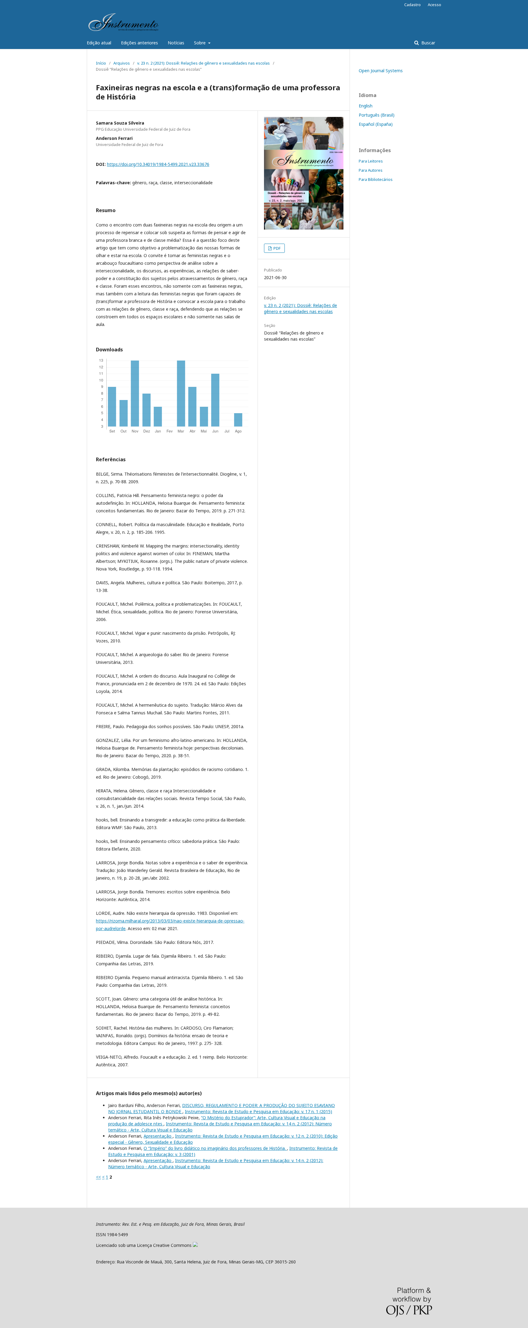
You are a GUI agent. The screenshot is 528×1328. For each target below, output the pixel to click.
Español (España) (376, 124)
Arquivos (121, 63)
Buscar (427, 43)
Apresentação (158, 1136)
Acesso (434, 4)
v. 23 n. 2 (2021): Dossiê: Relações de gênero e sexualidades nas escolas (203, 63)
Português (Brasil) (376, 115)
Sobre (200, 43)
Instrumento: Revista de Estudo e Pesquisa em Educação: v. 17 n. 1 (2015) (258, 1111)
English (365, 106)
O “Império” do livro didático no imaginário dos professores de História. (215, 1148)
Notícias (176, 43)
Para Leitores (371, 161)
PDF (276, 248)
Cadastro (412, 4)
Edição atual (99, 43)
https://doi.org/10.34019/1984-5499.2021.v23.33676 (158, 164)
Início (101, 63)
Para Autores (371, 170)
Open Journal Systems (381, 70)
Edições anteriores (139, 43)
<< (98, 1177)
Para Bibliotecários (376, 179)
